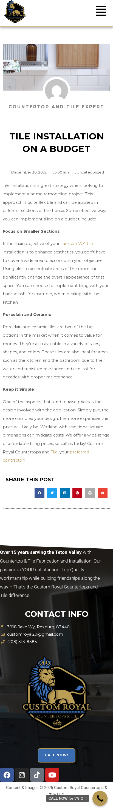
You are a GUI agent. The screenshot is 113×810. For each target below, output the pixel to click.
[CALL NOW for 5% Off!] (100, 798)
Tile (54, 452)
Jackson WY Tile (77, 243)
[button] (101, 11)
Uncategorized (90, 172)
